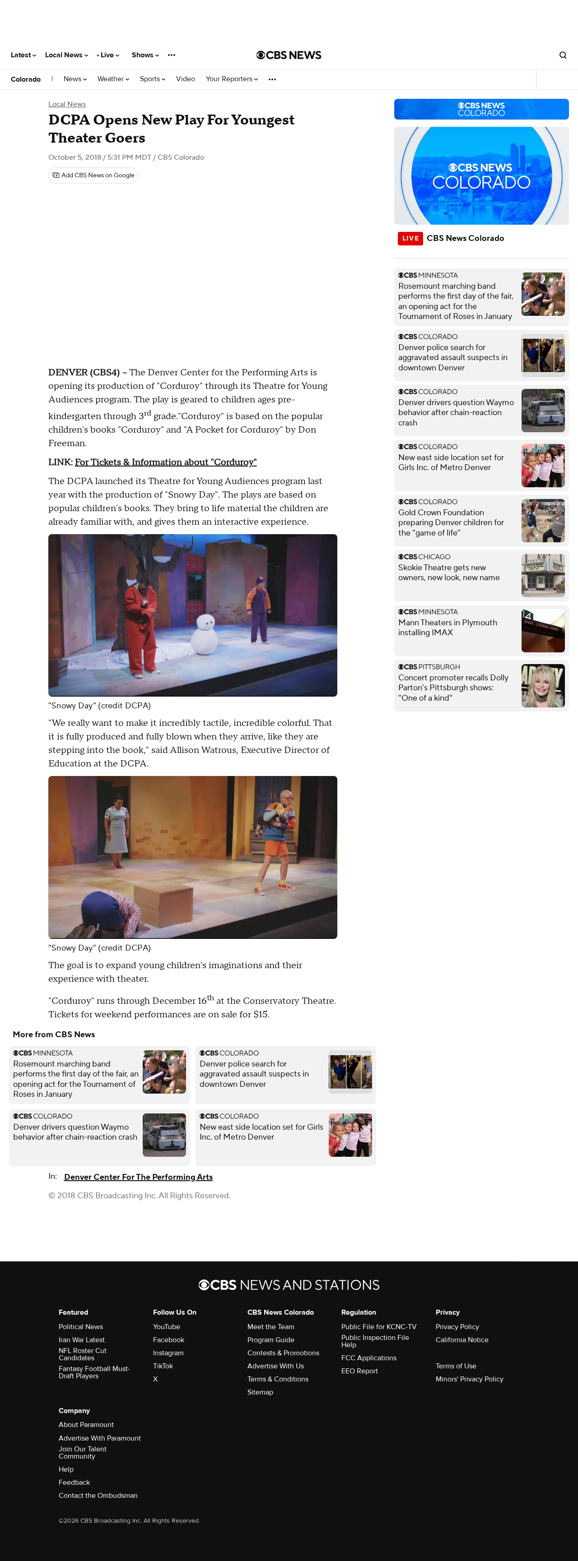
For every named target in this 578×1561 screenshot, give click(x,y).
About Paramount (86, 1424)
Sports (151, 79)
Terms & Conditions (277, 1379)
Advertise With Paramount (100, 1438)
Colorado (26, 79)
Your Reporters (230, 79)
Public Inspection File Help (375, 1341)
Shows (143, 55)
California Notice (462, 1340)
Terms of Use (456, 1366)
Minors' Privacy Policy (469, 1379)
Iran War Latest (82, 1340)
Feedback (74, 1482)
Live (108, 55)
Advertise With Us (275, 1366)
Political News (81, 1326)
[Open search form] (563, 55)
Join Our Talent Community (83, 1453)
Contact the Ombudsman (98, 1495)
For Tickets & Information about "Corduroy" (166, 462)
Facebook (168, 1340)
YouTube (166, 1326)
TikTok (163, 1366)
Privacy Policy (457, 1326)
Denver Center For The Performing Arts (138, 1177)
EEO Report (359, 1371)
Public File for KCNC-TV (379, 1326)
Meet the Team (270, 1326)
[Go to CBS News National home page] (289, 55)
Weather (112, 79)
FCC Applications (368, 1358)
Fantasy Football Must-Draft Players (94, 1372)
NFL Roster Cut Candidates (83, 1354)
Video (185, 79)
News (73, 79)
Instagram (168, 1353)
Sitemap (260, 1392)
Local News (64, 55)
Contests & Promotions (283, 1353)
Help (66, 1469)
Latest (22, 55)
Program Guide (270, 1340)
